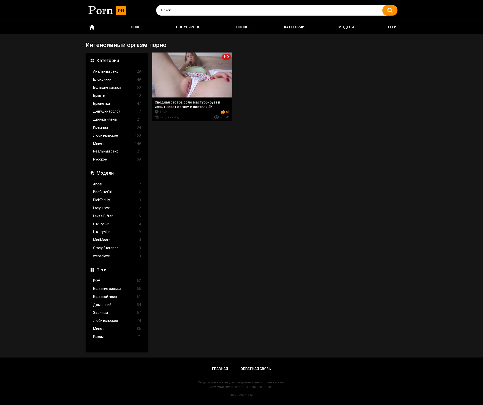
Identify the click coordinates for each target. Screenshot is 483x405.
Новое (137, 27)
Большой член (117, 297)
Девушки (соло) (117, 111)
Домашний (117, 305)
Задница (117, 313)
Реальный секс (117, 151)
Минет (117, 143)
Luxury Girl (117, 224)
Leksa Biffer (117, 216)
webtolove (117, 256)
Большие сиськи (117, 87)
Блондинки (117, 79)
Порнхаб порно (92, 27)
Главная (220, 369)
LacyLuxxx (117, 208)
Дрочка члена (117, 119)
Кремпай (117, 127)
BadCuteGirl (117, 192)
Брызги (117, 95)
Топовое (242, 27)
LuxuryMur (117, 232)
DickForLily (117, 200)
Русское (117, 159)
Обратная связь (255, 369)
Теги (391, 27)
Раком (117, 337)
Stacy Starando (117, 248)
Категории (294, 27)
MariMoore (117, 240)
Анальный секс (117, 71)
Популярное (188, 27)
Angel (117, 184)
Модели (346, 27)
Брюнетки (117, 104)
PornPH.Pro (245, 395)
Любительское (117, 135)
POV (117, 281)
